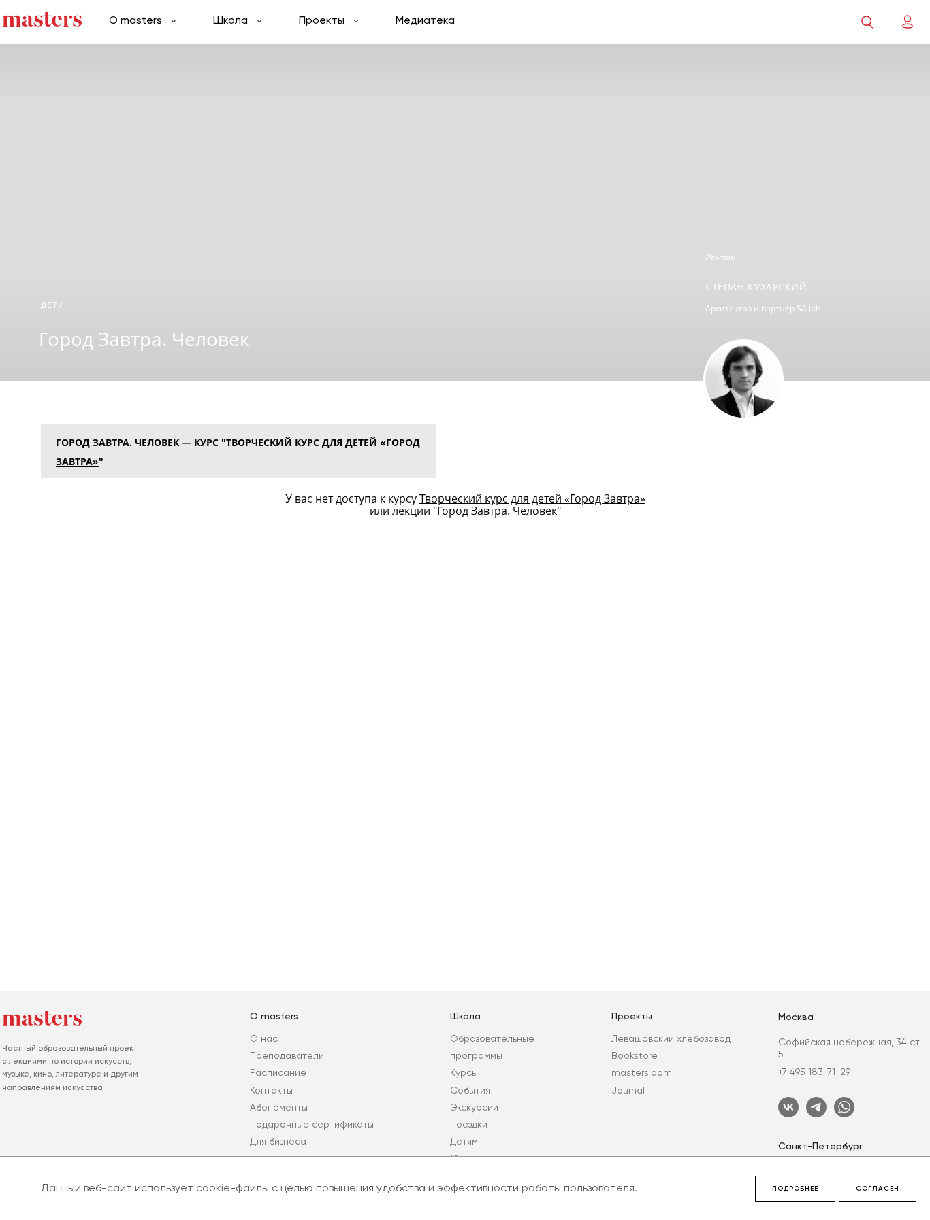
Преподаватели (287, 1055)
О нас (264, 1038)
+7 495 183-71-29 (814, 1071)
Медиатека (425, 20)
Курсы (464, 1072)
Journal (628, 1090)
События (470, 1090)
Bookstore (634, 1055)
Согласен (877, 1189)
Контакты (271, 1090)
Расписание (278, 1072)
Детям (464, 1141)
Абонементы (279, 1107)
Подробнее (795, 1189)
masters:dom (641, 1072)
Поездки (468, 1124)
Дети (53, 305)
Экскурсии (474, 1107)
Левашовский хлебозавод (671, 1038)
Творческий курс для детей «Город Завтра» (532, 498)
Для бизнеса (278, 1141)
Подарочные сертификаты (312, 1124)
